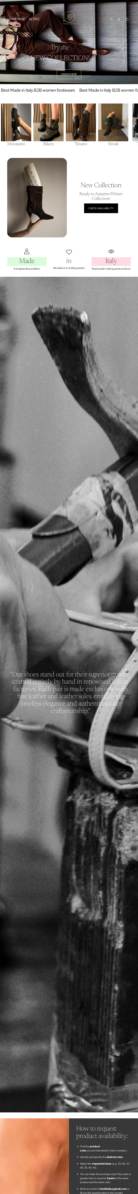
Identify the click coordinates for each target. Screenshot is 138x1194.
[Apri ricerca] (111, 19)
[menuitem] (34, 19)
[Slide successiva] (126, 125)
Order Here (69, 74)
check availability (101, 208)
